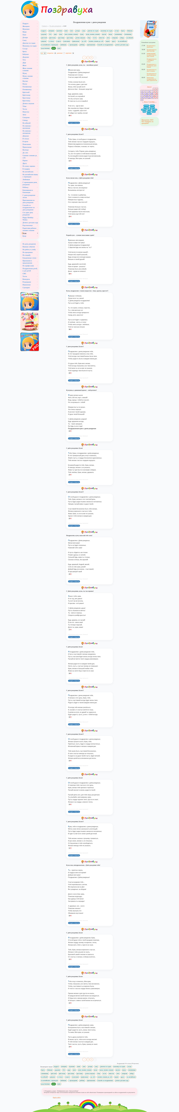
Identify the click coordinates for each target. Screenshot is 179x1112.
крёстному (52, 37)
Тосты (25, 276)
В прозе (25, 141)
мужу (82, 34)
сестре (117, 31)
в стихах (51, 41)
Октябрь (146, 105)
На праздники (28, 252)
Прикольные (27, 147)
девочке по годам (93, 31)
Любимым (26, 179)
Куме (24, 233)
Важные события (29, 247)
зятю (108, 37)
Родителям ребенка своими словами (29, 229)
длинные (60, 53)
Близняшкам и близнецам (28, 191)
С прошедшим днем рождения (30, 183)
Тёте (24, 60)
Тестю (25, 109)
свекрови (115, 37)
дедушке (44, 34)
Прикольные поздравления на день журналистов (152, 79)
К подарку (26, 169)
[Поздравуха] (29, 9)
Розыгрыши (27, 282)
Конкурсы (26, 279)
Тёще (24, 106)
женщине (51, 31)
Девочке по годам (29, 43)
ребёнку (82, 44)
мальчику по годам (106, 31)
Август (149, 87)
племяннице (118, 34)
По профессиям (28, 266)
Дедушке (26, 57)
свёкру (122, 37)
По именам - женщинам (27, 132)
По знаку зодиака (29, 166)
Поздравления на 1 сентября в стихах (151, 60)
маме (66, 31)
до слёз (84, 41)
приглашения (91, 44)
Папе (24, 35)
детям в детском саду (121, 44)
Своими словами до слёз (30, 157)
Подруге (25, 23)
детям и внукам (80, 37)
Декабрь (146, 107)
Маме (25, 32)
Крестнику (26, 101)
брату (123, 31)
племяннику (128, 34)
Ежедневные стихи (29, 258)
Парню (25, 160)
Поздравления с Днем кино (151, 46)
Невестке (26, 112)
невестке (101, 37)
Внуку (25, 84)
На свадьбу (26, 255)
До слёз (25, 153)
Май (144, 111)
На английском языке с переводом (30, 176)
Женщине (26, 26)
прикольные (75, 41)
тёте (50, 34)
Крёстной (26, 92)
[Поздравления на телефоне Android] (149, 29)
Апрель (155, 109)
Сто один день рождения (28, 214)
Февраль (144, 109)
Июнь (148, 111)
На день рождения (29, 244)
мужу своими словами (93, 34)
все (43, 53)
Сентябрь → (153, 102)
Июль (153, 111)
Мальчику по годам (29, 46)
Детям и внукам (28, 103)
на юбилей (130, 37)
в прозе (58, 41)
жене (60, 34)
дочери (77, 31)
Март (149, 109)
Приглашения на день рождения (28, 201)
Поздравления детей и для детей (30, 270)
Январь (152, 107)
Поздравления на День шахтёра (151, 50)
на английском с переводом (49, 44)
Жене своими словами (27, 69)
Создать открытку (74, 123)
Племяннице (27, 87)
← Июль (145, 102)
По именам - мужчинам (27, 127)
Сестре (25, 49)
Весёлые (26, 150)
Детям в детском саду (30, 222)
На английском (28, 172)
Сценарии (26, 287)
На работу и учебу (29, 249)
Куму (24, 236)
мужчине (59, 31)
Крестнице (26, 98)
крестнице (61, 37)
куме (53, 48)
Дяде (24, 63)
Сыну (25, 40)
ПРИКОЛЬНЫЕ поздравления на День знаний (151, 55)
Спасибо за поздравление (105, 44)
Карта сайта (56, 1097)
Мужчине (26, 29)
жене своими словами (71, 34)
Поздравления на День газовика (151, 70)
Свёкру (25, 120)
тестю (95, 37)
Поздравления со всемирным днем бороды (151, 66)
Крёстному (26, 95)
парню (108, 41)
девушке (43, 41)
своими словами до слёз (96, 41)
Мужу (25, 73)
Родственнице (28, 225)
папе (71, 31)
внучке (104, 34)
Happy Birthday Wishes (28, 219)
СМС (24, 273)
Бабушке (26, 54)
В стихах (26, 139)
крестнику (70, 37)
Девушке (26, 136)
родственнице (45, 48)
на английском (122, 41)
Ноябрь (152, 105)
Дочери (25, 37)
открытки (51, 53)
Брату (25, 51)
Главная (44, 26)
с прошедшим (73, 44)
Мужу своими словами (28, 77)
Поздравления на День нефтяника (151, 74)
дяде (55, 34)
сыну (83, 31)
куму (59, 48)
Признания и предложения (27, 262)
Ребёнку (25, 187)
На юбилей (26, 123)
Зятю (24, 115)
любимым (63, 44)
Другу (25, 163)
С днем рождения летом (29, 196)
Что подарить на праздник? (147, 122)
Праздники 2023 (147, 120)
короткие (70, 53)
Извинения (26, 285)
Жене (24, 65)
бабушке (129, 31)
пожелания (66, 41)
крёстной (44, 37)
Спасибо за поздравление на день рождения (29, 207)
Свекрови (26, 117)
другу (114, 41)
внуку (110, 34)
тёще (89, 37)
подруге (43, 31)
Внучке (25, 81)
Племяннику (27, 89)
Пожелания (27, 144)
